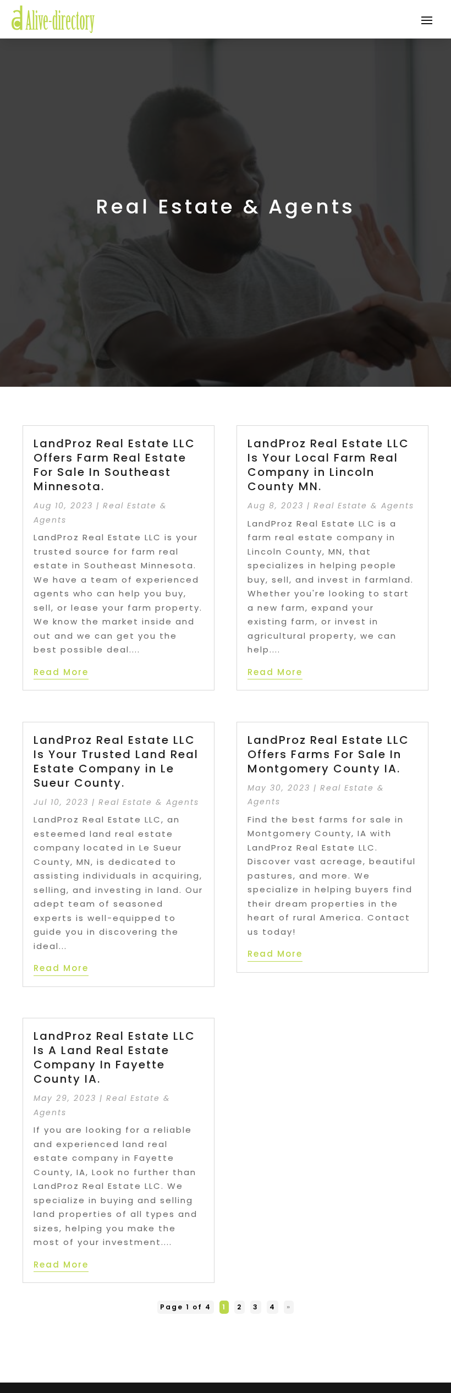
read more (61, 672)
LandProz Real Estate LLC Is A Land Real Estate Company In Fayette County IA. (114, 1057)
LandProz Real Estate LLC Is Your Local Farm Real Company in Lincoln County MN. (328, 465)
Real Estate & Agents (148, 802)
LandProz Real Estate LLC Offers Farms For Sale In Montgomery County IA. (328, 754)
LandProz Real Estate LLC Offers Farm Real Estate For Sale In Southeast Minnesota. (114, 465)
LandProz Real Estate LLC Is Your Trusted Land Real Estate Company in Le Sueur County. (116, 761)
